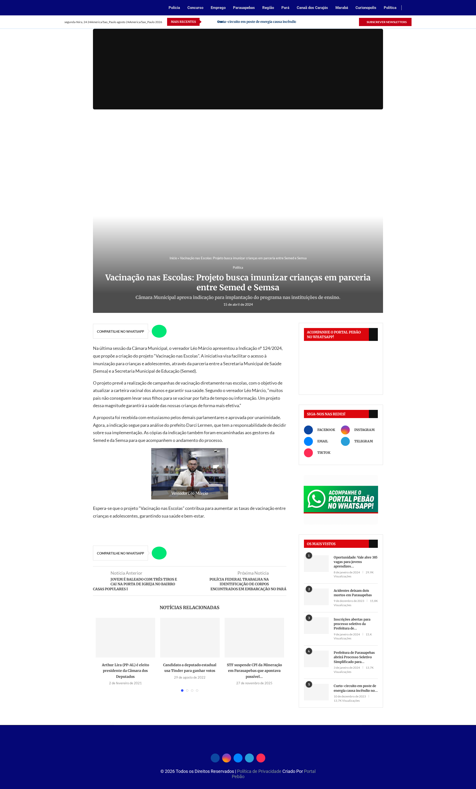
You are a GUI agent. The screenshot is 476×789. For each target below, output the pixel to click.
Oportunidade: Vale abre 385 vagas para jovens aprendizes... (356, 561)
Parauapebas (244, 7)
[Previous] (206, 22)
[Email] (337, 22)
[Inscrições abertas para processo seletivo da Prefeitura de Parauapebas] (316, 625)
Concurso (195, 7)
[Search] (409, 8)
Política (390, 7)
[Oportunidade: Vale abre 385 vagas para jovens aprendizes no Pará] (316, 563)
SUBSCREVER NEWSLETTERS (386, 22)
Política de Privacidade (259, 771)
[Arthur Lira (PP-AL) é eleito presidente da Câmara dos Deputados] (125, 638)
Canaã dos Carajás (312, 7)
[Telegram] (349, 22)
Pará (285, 7)
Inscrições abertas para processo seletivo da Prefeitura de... (352, 623)
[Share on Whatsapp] (159, 331)
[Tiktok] (355, 22)
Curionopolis (366, 7)
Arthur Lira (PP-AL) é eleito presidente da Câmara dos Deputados (125, 671)
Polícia (174, 7)
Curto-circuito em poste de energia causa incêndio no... (356, 688)
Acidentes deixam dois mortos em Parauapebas (353, 593)
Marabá (341, 7)
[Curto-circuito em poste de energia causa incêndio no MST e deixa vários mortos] (316, 692)
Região (268, 7)
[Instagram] (332, 22)
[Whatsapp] (343, 22)
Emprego (218, 7)
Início (173, 258)
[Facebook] (326, 22)
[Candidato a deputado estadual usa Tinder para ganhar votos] (190, 638)
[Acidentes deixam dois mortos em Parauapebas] (316, 597)
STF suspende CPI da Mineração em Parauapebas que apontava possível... (254, 671)
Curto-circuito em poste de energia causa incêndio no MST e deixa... (270, 22)
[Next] (212, 22)
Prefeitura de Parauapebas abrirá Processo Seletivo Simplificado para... (354, 657)
